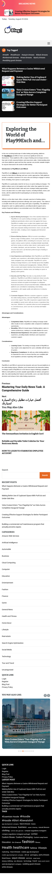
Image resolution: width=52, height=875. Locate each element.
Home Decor (6, 623)
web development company (11, 864)
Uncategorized (7, 670)
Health (7, 847)
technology (27, 861)
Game (4, 603)
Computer (6, 569)
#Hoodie (25, 816)
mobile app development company (12, 855)
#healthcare (15, 55)
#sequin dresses (28, 55)
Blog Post (5, 684)
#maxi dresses (26, 58)
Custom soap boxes (41, 837)
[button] (45, 695)
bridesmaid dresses (9, 827)
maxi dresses (15, 852)
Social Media (7, 650)
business (22, 827)
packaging (34, 855)
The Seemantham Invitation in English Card (23, 433)
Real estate (6, 636)
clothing (6, 830)
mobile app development (30, 852)
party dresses (44, 855)
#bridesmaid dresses (11, 58)
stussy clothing (7, 861)
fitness (37, 842)
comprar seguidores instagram (35, 831)
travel (34, 861)
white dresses (7, 867)
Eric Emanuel (16, 842)
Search (5, 470)
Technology (6, 656)
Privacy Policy (7, 687)
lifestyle (42, 847)
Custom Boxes (8, 837)
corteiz (34, 834)
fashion (28, 842)
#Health (6, 55)
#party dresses (39, 58)
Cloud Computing (9, 563)
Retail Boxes (6, 858)
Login (4, 679)
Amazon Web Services (10, 536)
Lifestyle (5, 630)
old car (26, 855)
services (29, 858)
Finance (5, 596)
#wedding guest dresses (12, 60)
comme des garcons (17, 831)
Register (5, 682)
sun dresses (18, 861)
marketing (5, 852)
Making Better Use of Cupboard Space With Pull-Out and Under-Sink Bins (31, 79)
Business (5, 556)
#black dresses (42, 55)
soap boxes (36, 858)
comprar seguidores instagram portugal (16, 834)
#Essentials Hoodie (10, 816)
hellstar (33, 848)
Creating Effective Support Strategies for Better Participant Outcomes (20, 12)
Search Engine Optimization (12, 643)
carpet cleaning (32, 827)
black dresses (25, 824)
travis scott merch (43, 861)
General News (7, 610)
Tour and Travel (8, 663)
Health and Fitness (9, 616)
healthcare (21, 848)
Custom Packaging (24, 837)
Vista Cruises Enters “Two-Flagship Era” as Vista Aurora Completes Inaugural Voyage (33, 92)
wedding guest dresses (31, 864)
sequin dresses (18, 858)
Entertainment (7, 583)
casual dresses (43, 827)
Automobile (6, 549)
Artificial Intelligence (10, 543)
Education (6, 576)
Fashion (5, 589)
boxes (33, 824)
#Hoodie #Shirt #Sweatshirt (17, 820)
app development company (10, 824)
